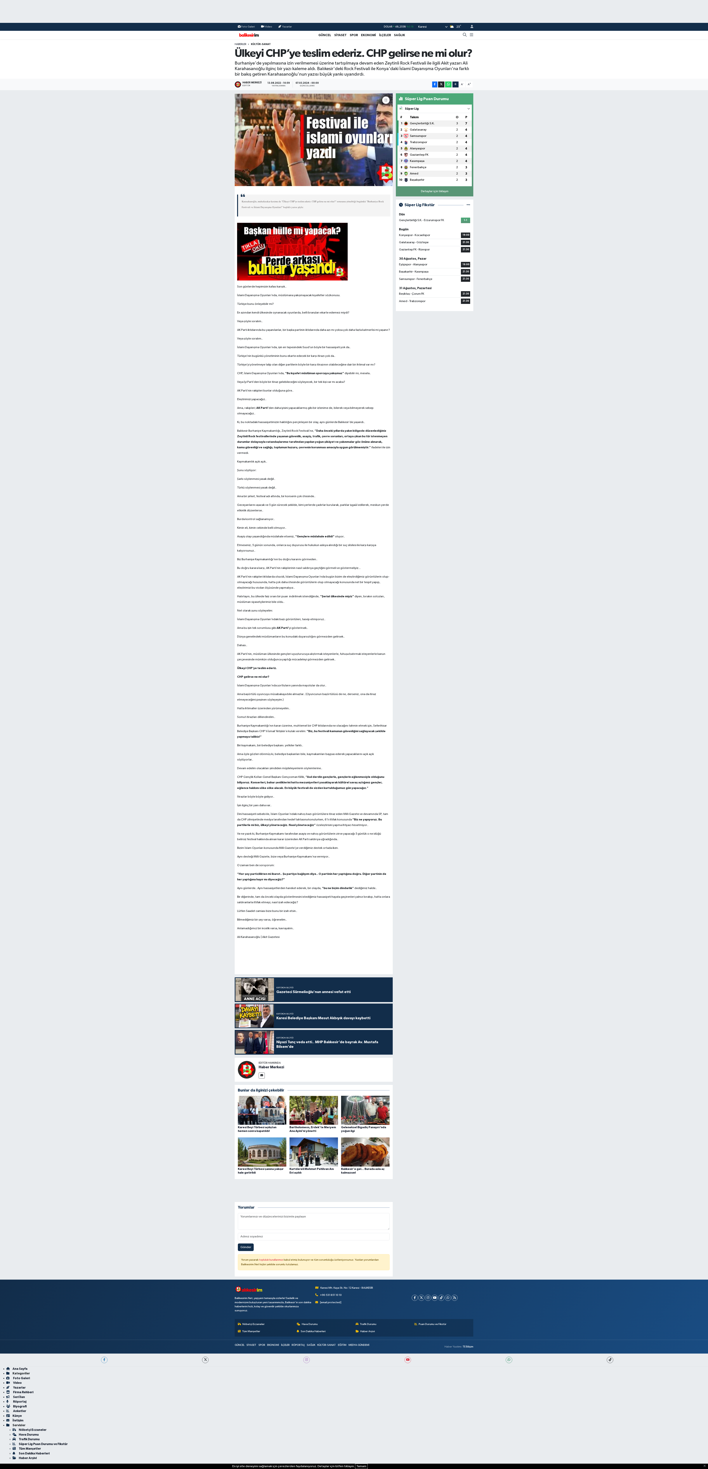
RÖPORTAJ (298, 1345)
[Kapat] (705, 1466)
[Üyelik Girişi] (470, 27)
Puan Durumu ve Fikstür (432, 1324)
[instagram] (306, 1360)
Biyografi (20, 1406)
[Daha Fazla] (455, 85)
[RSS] (455, 1298)
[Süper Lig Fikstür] (468, 205)
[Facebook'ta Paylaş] (434, 85)
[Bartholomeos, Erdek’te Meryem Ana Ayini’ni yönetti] (313, 1110)
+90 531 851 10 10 (331, 1295)
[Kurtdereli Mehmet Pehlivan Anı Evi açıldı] (313, 1151)
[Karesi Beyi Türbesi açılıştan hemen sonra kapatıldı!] (262, 1110)
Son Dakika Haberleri (313, 1331)
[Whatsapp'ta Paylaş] (448, 85)
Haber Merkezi (271, 1067)
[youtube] (408, 1360)
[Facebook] (415, 1298)
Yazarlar (287, 26)
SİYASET (340, 35)
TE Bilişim (468, 1346)
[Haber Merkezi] (247, 1069)
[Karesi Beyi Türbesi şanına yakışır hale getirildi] (262, 1151)
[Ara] (464, 35)
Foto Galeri (248, 26)
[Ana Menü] (471, 35)
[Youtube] (435, 1298)
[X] (421, 1298)
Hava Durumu (310, 1324)
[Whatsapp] (448, 1298)
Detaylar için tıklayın (434, 191)
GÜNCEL (324, 35)
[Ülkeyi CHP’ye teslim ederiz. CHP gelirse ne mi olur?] (314, 139)
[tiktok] (610, 1360)
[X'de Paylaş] (441, 85)
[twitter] (205, 1360)
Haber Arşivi (367, 1331)
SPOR (354, 35)
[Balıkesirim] (248, 35)
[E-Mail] (262, 1076)
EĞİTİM (342, 1345)
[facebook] (104, 1360)
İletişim (18, 1420)
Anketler (19, 1411)
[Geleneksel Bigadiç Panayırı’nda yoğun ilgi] (365, 1110)
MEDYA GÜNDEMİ (358, 1345)
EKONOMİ (368, 35)
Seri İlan (19, 1397)
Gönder (245, 1247)
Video (268, 26)
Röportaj (19, 1401)
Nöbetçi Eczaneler (253, 1324)
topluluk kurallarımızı (271, 1259)
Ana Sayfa (20, 1368)
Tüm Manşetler (251, 1331)
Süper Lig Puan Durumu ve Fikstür (43, 1444)
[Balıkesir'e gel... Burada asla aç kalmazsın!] (365, 1151)
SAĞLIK (399, 35)
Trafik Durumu (368, 1324)
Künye (17, 1415)
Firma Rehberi (23, 1392)
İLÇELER (385, 35)
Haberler (240, 44)
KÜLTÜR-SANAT (261, 44)
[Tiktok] (441, 1298)
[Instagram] (428, 1298)
